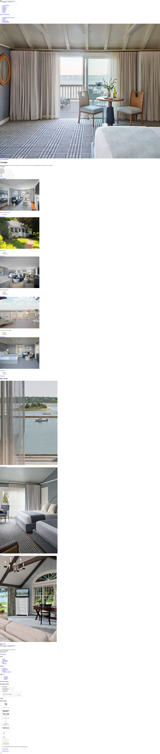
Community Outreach (6, 671)
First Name (4, 686)
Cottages (4, 18)
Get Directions (3, 654)
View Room (2, 216)
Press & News (5, 669)
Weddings (4, 9)
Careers (4, 670)
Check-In (2, 168)
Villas (3, 19)
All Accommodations (4, 159)
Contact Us (4, 668)
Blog (3, 662)
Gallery (3, 12)
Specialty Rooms (5, 22)
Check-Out (2, 171)
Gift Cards (4, 663)
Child (1, 176)
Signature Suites (3, 466)
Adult (1, 173)
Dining (3, 6)
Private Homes (3, 643)
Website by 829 (5, 751)
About (3, 659)
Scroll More (2, 166)
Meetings (4, 8)
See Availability (3, 178)
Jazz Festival (5, 661)
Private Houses (5, 20)
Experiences (4, 7)
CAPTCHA (4, 691)
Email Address (5, 688)
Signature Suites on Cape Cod (8, 17)
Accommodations (5, 5)
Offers (3, 11)
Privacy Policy (5, 748)
